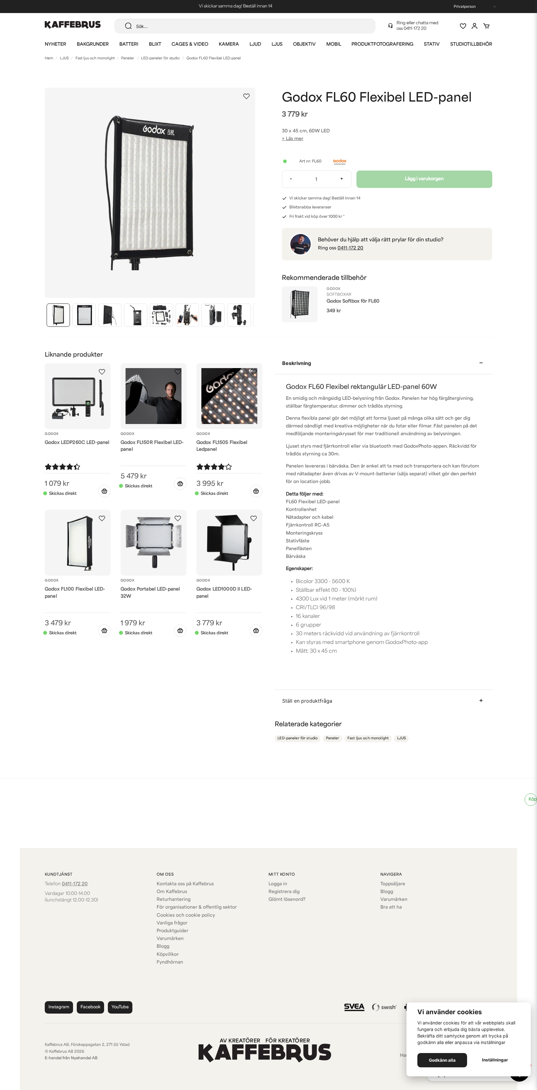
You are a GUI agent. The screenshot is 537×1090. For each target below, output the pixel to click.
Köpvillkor (168, 954)
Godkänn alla (442, 1060)
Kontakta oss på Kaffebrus (185, 884)
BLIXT (155, 44)
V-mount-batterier (375, 474)
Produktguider (172, 931)
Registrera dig (284, 892)
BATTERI (128, 44)
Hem (49, 58)
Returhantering (173, 899)
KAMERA (229, 44)
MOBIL (333, 44)
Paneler (127, 58)
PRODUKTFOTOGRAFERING (382, 44)
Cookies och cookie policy (186, 915)
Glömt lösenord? (286, 899)
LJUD (255, 44)
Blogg (163, 946)
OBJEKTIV (304, 44)
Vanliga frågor (172, 923)
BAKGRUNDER (93, 44)
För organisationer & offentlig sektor (197, 907)
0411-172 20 (415, 29)
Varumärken (170, 939)
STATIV (432, 44)
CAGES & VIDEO (190, 44)
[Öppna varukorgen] (486, 26)
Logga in (277, 884)
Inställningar (495, 1059)
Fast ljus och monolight (95, 58)
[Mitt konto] (474, 26)
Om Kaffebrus (172, 892)
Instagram (58, 1007)
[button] (246, 96)
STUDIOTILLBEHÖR (471, 44)
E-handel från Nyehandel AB (71, 1058)
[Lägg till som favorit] (463, 26)
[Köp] (104, 491)
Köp (533, 799)
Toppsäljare (392, 884)
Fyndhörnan (170, 962)
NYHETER (55, 44)
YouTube (120, 1007)
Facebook (90, 1007)
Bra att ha (391, 907)
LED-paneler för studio (160, 58)
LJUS (277, 44)
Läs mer (294, 139)
